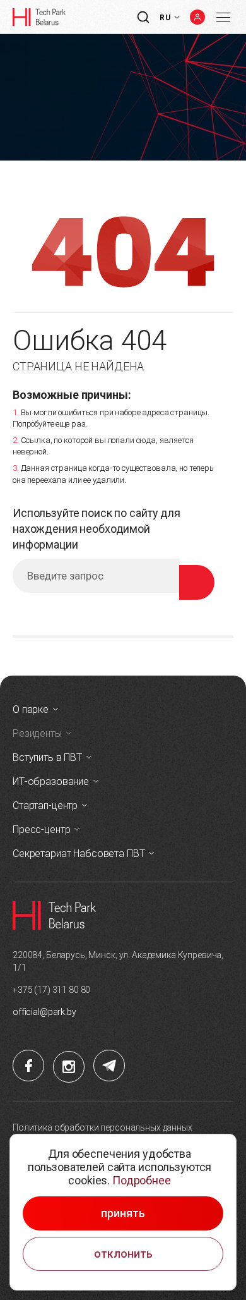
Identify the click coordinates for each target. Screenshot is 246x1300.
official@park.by (44, 1012)
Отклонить (123, 1254)
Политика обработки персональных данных (102, 1127)
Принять (123, 1213)
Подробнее (141, 1180)
